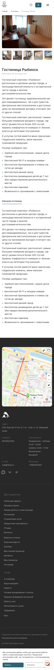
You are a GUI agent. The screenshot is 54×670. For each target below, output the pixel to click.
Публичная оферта (12, 501)
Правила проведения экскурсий (18, 597)
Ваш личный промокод (14, 551)
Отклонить (31, 665)
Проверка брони (11, 505)
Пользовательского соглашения (14, 638)
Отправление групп (12, 519)
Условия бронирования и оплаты (18, 592)
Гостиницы (8, 564)
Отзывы (7, 528)
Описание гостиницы (12, 201)
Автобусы (8, 555)
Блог (6, 615)
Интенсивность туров (13, 606)
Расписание (9, 514)
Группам (8, 546)
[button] (6, 55)
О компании (9, 579)
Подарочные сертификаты (16, 523)
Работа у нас (9, 601)
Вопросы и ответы (12, 537)
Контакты (8, 532)
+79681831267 (35, 465)
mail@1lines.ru (8, 465)
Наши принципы (11, 583)
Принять (8, 665)
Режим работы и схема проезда (18, 510)
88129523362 (8, 441)
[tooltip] (31, 5)
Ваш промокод (10, 560)
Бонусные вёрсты (12, 542)
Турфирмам (9, 610)
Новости (7, 588)
